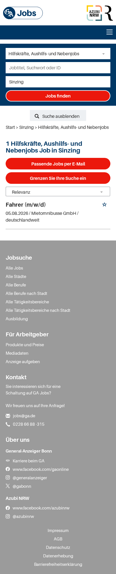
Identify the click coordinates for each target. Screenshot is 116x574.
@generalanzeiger (30, 477)
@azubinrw (23, 516)
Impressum (58, 530)
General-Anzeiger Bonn (29, 450)
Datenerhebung (58, 555)
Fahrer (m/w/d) (26, 204)
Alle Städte (16, 276)
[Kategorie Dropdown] (104, 53)
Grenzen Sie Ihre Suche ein (58, 178)
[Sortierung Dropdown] (101, 192)
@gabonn (22, 486)
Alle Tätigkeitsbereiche (27, 301)
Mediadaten (17, 353)
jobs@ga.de (24, 415)
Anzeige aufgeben (23, 361)
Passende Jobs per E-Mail (58, 164)
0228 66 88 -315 (28, 424)
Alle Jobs (14, 267)
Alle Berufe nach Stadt (26, 293)
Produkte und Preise (25, 344)
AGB (58, 538)
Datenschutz (58, 547)
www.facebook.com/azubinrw (41, 507)
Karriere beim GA (28, 460)
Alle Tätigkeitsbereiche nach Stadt (38, 310)
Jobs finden (58, 96)
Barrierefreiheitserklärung (58, 564)
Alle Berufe (16, 284)
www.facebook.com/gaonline (41, 469)
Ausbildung (17, 318)
